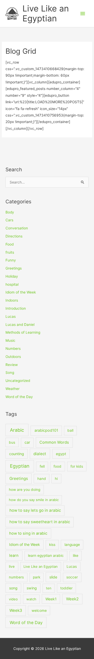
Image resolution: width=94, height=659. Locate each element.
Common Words (54, 442)
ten (48, 588)
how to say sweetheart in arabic (39, 521)
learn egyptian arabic (46, 555)
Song (9, 372)
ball (70, 430)
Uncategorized (17, 381)
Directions (13, 236)
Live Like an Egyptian (45, 13)
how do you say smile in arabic (34, 500)
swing (32, 588)
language (72, 544)
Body (9, 212)
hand (41, 479)
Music (10, 340)
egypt (61, 453)
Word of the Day (19, 397)
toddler (66, 588)
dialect (39, 453)
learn (14, 555)
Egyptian (20, 466)
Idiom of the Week (20, 292)
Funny (10, 260)
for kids (76, 466)
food (57, 466)
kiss (52, 544)
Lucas (10, 316)
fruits (9, 252)
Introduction (15, 308)
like (75, 555)
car (27, 442)
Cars (9, 220)
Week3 (15, 610)
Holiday (11, 276)
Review (11, 365)
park (36, 577)
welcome (39, 610)
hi (56, 479)
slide (53, 577)
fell (42, 466)
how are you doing (24, 489)
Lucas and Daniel (19, 324)
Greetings (13, 268)
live (12, 566)
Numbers (13, 348)
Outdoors (13, 357)
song (13, 588)
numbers (16, 577)
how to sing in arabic (28, 533)
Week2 (72, 598)
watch (31, 599)
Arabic (17, 430)
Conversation (16, 228)
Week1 (51, 599)
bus (12, 442)
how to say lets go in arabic (35, 510)
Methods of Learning (22, 332)
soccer (72, 577)
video (13, 599)
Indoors (11, 300)
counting (16, 453)
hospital (12, 284)
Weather (12, 389)
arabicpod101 (46, 430)
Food (9, 244)
